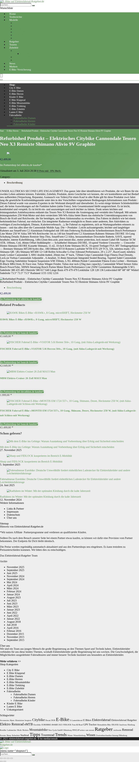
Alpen (12, 720)
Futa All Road (77, 725)
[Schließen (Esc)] (11, 758)
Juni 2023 (12, 603)
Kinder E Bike (16, 97)
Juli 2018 (12, 624)
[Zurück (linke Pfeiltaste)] (1, 761)
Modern (25, 730)
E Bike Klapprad (17, 100)
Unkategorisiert (15, 709)
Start (2, 131)
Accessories (4, 720)
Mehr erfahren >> (10, 661)
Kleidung (131, 725)
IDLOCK (115, 725)
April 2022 (12, 615)
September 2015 (15, 640)
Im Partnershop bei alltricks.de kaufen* (21, 165)
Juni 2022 (12, 612)
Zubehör (13, 47)
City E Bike (15, 88)
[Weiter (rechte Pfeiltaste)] (4, 761)
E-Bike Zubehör (17, 109)
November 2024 (15, 576)
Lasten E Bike (16, 112)
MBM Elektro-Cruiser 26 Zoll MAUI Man (23, 378)
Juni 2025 (12, 573)
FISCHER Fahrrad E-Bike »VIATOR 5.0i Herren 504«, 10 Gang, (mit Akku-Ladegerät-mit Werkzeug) (57, 348)
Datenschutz (13, 514)
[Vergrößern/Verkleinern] (1, 758)
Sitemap (4, 523)
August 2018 (14, 621)
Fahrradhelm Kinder (24, 124)
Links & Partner (15, 508)
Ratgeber (104, 729)
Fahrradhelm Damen (25, 118)
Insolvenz (123, 725)
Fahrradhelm (15, 115)
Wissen (90, 735)
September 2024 (15, 579)
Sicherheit (16, 735)
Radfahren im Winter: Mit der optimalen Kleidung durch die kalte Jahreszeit (40, 496)
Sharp (9, 735)
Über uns (12, 517)
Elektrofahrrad (101, 720)
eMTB (28, 724)
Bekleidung (20, 50)
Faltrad (17, 29)
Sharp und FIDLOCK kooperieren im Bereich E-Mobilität (31, 461)
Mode (19, 730)
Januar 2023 (13, 609)
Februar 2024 (14, 591)
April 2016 (12, 627)
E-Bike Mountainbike (19, 103)
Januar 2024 (13, 594)
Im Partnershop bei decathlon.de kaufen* (22, 391)
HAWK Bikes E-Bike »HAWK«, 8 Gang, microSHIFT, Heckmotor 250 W (40, 319)
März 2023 (12, 606)
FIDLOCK (67, 725)
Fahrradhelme (27, 53)
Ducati (48, 720)
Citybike (18, 22)
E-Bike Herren (16, 94)
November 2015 (15, 637)
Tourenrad (19, 32)
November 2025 (15, 567)
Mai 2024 (12, 582)
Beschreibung (15, 182)
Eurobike (37, 725)
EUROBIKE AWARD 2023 (52, 725)
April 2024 (12, 585)
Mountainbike (21, 25)
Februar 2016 (14, 630)
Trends (61, 734)
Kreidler (3, 730)
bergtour (28, 720)
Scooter (3, 735)
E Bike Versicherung (20, 69)
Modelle (13, 20)
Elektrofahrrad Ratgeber (124, 720)
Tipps (35, 734)
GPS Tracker (90, 724)
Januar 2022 (13, 618)
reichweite (117, 730)
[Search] (1, 79)
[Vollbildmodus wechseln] (4, 758)
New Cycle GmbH (55, 730)
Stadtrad (24, 735)
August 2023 (14, 597)
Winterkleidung (79, 735)
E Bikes (87, 720)
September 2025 (15, 570)
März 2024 (12, 588)
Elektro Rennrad (12, 724)
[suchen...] (33, 5)
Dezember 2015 (15, 633)
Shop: (12, 85)
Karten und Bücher (24, 60)
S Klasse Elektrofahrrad (26, 38)
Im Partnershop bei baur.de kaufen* (19, 332)
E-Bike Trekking (17, 106)
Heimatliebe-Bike (104, 725)
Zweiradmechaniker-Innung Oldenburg (111, 735)
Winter (70, 735)
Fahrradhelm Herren (24, 121)
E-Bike (62, 719)
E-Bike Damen (16, 91)
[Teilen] (8, 758)
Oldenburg (67, 730)
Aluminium (19, 720)
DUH (53, 720)
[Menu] (1, 75)
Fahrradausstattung (24, 57)
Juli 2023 (12, 600)
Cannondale (6, 173)
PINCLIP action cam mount (83, 730)
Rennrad (18, 35)
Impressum (12, 511)
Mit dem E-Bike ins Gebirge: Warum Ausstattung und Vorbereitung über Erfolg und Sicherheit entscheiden (57, 447)
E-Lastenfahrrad (76, 720)
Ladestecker (11, 730)
